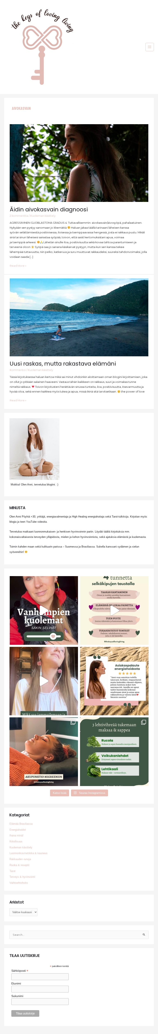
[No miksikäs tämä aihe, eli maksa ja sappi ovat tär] (114, 751)
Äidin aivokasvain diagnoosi (49, 209)
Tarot (12, 871)
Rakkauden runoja (20, 859)
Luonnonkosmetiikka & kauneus (28, 853)
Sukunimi (17, 996)
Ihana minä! (16, 835)
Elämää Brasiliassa (21, 823)
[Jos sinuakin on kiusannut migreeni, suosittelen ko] (43, 751)
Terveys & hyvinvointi (22, 876)
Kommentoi (18, 370)
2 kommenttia (19, 215)
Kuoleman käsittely (43, 215)
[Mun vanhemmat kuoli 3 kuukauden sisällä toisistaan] (43, 610)
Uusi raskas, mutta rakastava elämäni (63, 364)
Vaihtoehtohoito (18, 882)
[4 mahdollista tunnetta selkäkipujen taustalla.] (114, 610)
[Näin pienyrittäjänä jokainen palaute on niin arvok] (114, 681)
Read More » (18, 266)
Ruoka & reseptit (19, 865)
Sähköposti (19, 971)
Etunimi (16, 983)
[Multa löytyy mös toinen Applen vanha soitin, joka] (43, 681)
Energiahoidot (17, 829)
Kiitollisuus (15, 841)
